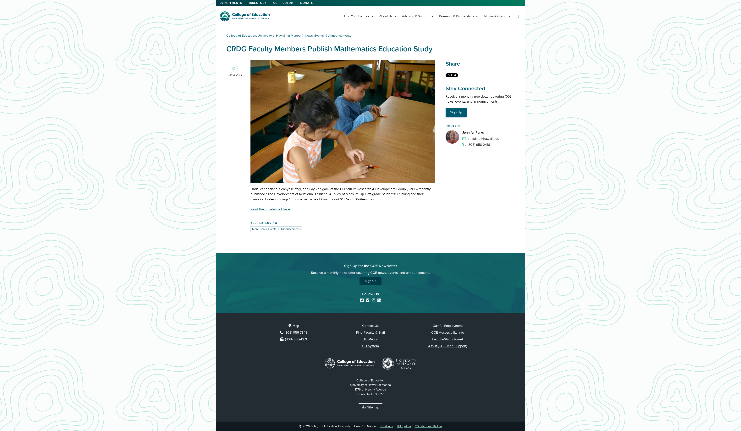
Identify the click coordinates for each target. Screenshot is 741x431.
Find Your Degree (357, 16)
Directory (257, 3)
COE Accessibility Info (447, 333)
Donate (306, 3)
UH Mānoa (370, 339)
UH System (370, 346)
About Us (385, 16)
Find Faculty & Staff (370, 333)
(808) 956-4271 (296, 339)
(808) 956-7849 (296, 333)
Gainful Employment (448, 326)
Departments (231, 3)
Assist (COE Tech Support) (447, 346)
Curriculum (283, 3)
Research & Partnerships (456, 16)
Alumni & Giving (495, 16)
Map (296, 326)
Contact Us (370, 326)
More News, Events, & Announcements (276, 229)
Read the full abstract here (270, 209)
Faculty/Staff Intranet (447, 339)
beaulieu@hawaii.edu (483, 139)
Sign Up (456, 112)
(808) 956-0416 (479, 145)
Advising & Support (416, 16)
